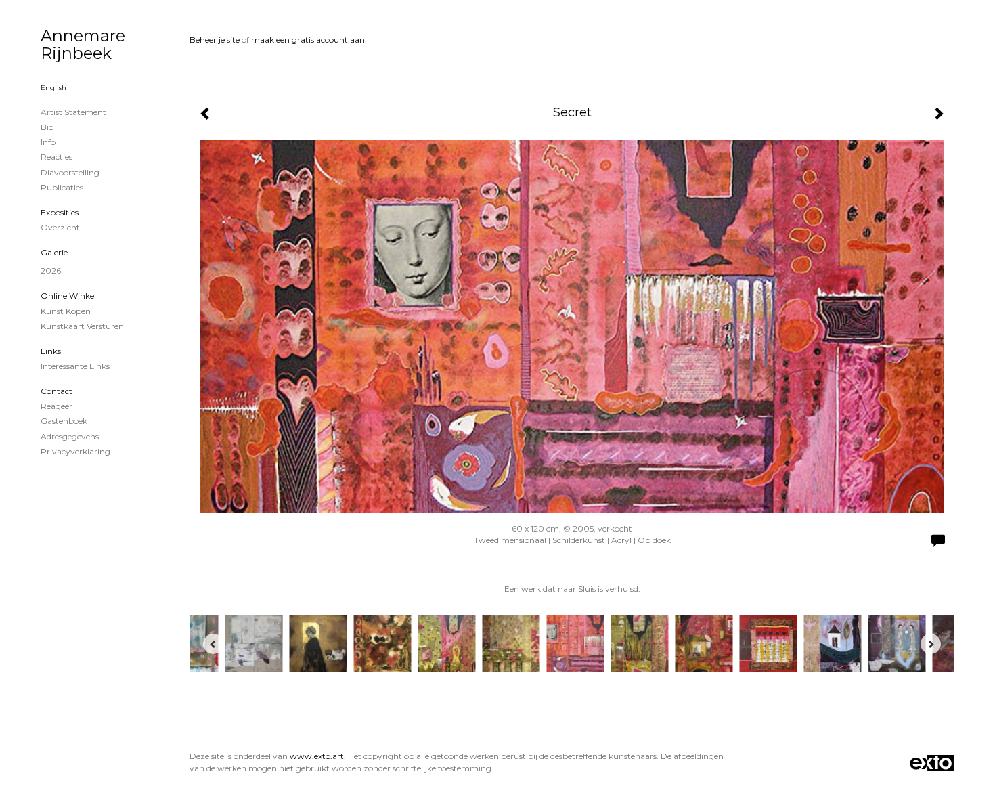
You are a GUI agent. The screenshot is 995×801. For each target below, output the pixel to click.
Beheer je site (215, 40)
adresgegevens (70, 436)
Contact (56, 391)
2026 (51, 270)
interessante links (75, 366)
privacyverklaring (75, 451)
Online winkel (68, 295)
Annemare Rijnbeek (83, 44)
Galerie (54, 252)
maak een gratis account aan (308, 40)
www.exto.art (317, 756)
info (48, 142)
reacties (56, 157)
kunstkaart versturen (82, 326)
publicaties (62, 187)
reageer (56, 406)
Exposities (60, 212)
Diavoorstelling (70, 172)
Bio (47, 127)
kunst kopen (66, 311)
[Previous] (213, 644)
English (53, 87)
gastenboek (64, 421)
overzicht (60, 227)
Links (51, 351)
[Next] (931, 644)
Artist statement (73, 112)
